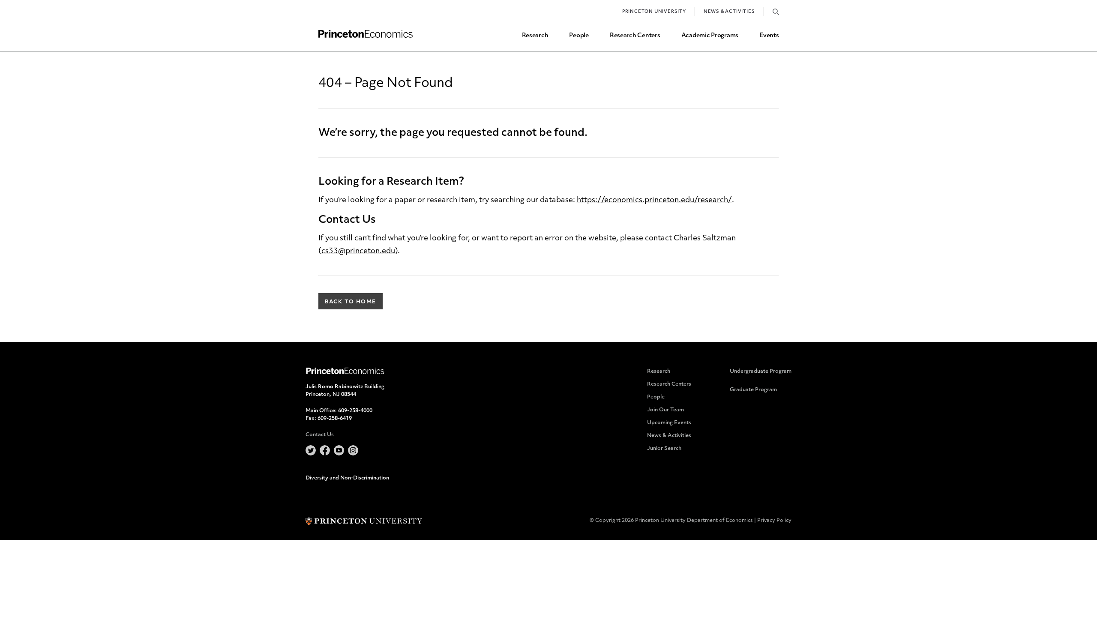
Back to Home (350, 302)
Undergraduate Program (760, 371)
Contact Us (320, 434)
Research (535, 36)
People (578, 36)
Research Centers (635, 36)
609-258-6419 (335, 418)
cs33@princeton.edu (358, 251)
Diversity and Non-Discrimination (347, 478)
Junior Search (664, 448)
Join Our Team (665, 410)
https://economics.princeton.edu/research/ (654, 200)
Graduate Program (753, 389)
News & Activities (729, 11)
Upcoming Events (669, 422)
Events (769, 36)
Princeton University (654, 11)
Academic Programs (709, 36)
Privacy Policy (774, 520)
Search (776, 11)
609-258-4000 (355, 410)
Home (365, 34)
